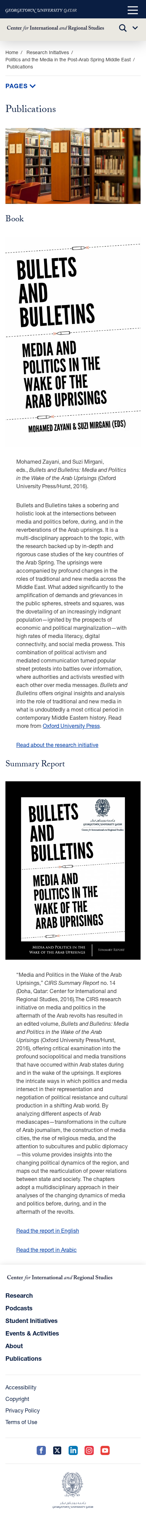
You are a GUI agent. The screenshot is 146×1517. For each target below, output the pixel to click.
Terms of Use (21, 1422)
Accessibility (20, 1387)
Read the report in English (47, 1230)
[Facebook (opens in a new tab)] (41, 1450)
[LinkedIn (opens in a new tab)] (73, 1450)
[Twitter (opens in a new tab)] (57, 1450)
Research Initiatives (47, 52)
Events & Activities (32, 1333)
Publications (23, 1358)
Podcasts (19, 1308)
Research (19, 1295)
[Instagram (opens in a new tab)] (89, 1450)
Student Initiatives (31, 1320)
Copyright (17, 1398)
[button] (133, 10)
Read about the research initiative (57, 744)
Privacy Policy (22, 1410)
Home (11, 52)
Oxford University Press (71, 725)
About (14, 1346)
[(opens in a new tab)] (41, 10)
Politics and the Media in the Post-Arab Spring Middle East (68, 59)
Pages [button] (17, 86)
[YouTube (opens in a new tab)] (105, 1450)
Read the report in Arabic (46, 1249)
